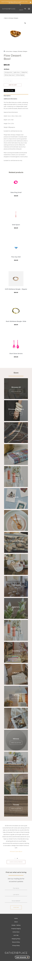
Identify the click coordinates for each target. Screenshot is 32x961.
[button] (14, 858)
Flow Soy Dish (16, 257)
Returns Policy (16, 942)
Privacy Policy (16, 945)
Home (16, 918)
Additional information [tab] (10, 99)
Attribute (6, 69)
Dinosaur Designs (13, 18)
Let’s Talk (16, 935)
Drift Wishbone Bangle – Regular (16, 289)
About (16, 921)
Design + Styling (16, 925)
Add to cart (13, 85)
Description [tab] (7, 95)
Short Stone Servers (16, 353)
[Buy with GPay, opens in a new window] (9, 90)
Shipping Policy (16, 938)
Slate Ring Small (16, 192)
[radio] (8, 72)
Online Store (16, 932)
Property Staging (16, 928)
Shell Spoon (16, 225)
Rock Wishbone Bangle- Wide (16, 321)
